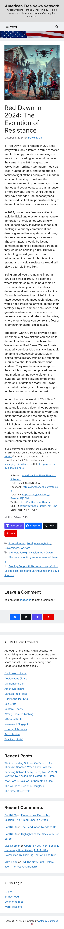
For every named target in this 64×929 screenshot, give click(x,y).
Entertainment (16, 543)
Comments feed (14, 901)
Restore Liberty (13, 708)
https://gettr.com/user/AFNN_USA (38, 505)
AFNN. (8, 456)
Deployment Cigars (15, 678)
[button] (57, 26)
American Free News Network (32, 6)
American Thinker (14, 688)
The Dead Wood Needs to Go (38, 827)
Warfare (25, 547)
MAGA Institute (13, 719)
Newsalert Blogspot (16, 724)
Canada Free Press (15, 693)
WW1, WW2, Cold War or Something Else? (29, 780)
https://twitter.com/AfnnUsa (35, 502)
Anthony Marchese (48, 920)
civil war (13, 552)
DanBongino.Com (14, 683)
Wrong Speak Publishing (18, 714)
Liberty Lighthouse (15, 729)
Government (11, 547)
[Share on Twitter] (26, 617)
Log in (8, 891)
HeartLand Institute (16, 698)
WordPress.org (13, 906)
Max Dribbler (12, 845)
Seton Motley (12, 734)
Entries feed (11, 896)
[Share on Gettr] (48, 617)
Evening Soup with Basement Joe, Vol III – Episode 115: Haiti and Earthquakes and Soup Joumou (31, 571)
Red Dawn (46, 552)
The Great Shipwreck (17, 791)
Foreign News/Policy (39, 543)
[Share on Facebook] (15, 617)
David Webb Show (15, 673)
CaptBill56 (10, 815)
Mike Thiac (10, 861)
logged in (25, 599)
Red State (10, 703)
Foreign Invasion (29, 552)
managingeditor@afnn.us (18, 464)
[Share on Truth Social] (37, 617)
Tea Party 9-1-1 (13, 739)
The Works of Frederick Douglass (24, 786)
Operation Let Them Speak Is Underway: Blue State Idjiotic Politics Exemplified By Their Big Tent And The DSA (31, 850)
